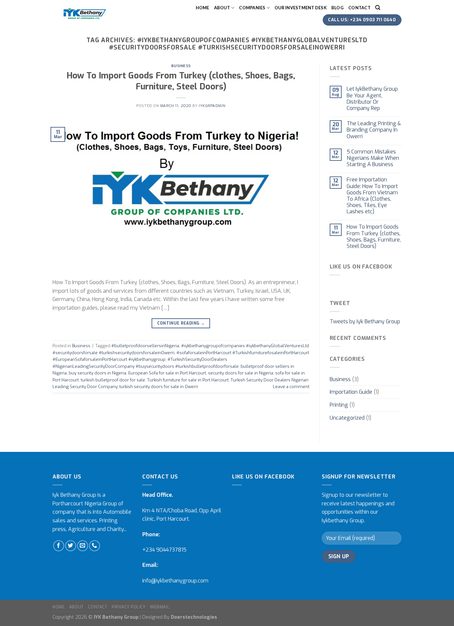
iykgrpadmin (212, 105)
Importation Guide (351, 391)
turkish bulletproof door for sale (113, 380)
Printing (339, 404)
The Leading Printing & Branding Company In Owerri (374, 130)
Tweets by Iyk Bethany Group (365, 321)
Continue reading (181, 323)
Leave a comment (291, 386)
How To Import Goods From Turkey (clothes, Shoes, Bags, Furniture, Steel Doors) (180, 81)
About (222, 7)
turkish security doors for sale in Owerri (158, 386)
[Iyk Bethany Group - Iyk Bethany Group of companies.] (84, 13)
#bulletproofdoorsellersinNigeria (145, 346)
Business (181, 65)
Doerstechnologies (194, 617)
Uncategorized (347, 417)
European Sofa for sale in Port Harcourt (167, 373)
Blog (337, 7)
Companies (252, 7)
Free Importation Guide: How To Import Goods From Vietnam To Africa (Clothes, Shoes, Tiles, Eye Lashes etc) (372, 195)
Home (202, 7)
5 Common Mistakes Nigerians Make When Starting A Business (373, 158)
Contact (359, 7)
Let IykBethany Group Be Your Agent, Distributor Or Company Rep (372, 98)
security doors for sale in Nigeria (240, 373)
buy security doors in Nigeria (97, 373)
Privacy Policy (129, 607)
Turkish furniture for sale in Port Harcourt (188, 380)
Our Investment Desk (301, 7)
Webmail (160, 607)
